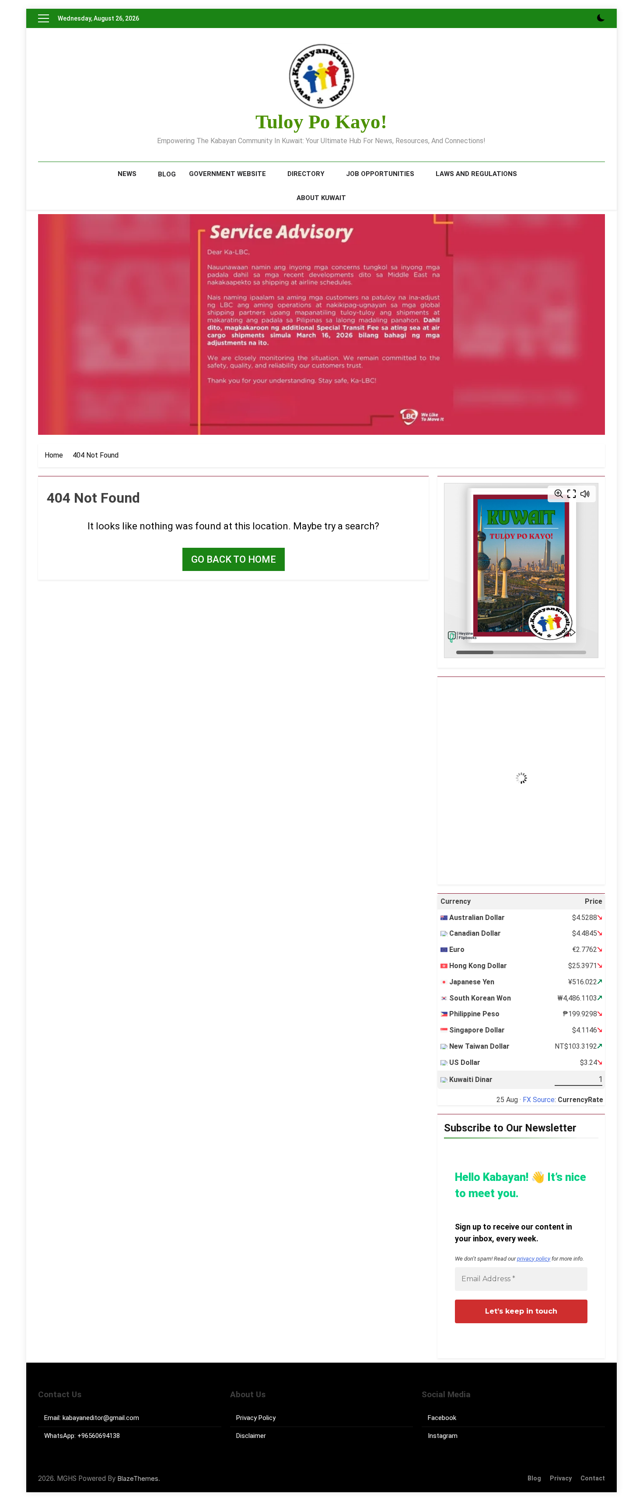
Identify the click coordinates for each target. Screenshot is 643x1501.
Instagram (443, 1436)
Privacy (561, 1478)
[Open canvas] (43, 18)
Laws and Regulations (476, 174)
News (127, 174)
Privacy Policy (256, 1418)
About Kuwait (321, 198)
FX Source (539, 1100)
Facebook (442, 1418)
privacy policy (533, 1258)
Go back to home (233, 559)
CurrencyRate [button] (580, 1100)
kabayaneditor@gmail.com (101, 1418)
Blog (167, 174)
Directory (306, 174)
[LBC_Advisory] (321, 324)
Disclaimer (251, 1436)
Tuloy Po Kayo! (321, 122)
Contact (592, 1478)
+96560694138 (98, 1436)
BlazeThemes (138, 1478)
